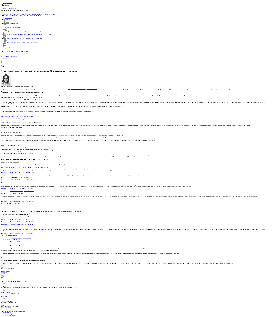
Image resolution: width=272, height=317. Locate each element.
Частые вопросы (7, 312)
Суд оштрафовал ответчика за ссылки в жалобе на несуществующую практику (22, 15)
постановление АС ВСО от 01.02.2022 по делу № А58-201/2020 (16, 119)
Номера (2, 277)
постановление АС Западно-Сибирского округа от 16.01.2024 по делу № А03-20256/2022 (23, 97)
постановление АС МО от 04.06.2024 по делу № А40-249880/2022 (18, 172)
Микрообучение (14, 56)
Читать (2, 305)
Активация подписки (6, 307)
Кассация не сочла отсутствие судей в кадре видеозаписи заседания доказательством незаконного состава (29, 14)
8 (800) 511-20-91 (7, 3)
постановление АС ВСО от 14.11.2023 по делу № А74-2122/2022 (17, 224)
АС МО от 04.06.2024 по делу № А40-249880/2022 (22, 191)
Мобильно (5, 58)
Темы (2, 275)
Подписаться (4, 296)
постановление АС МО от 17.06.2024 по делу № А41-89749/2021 (17, 116)
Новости (3, 11)
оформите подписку (5, 271)
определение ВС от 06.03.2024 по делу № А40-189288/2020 (82, 89)
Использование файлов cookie (10, 314)
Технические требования (9, 315)
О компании (6, 5)
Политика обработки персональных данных (14, 311)
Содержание (4, 272)
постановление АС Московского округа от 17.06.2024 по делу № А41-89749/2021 (213, 263)
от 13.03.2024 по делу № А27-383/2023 (21, 238)
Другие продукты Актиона (10, 8)
